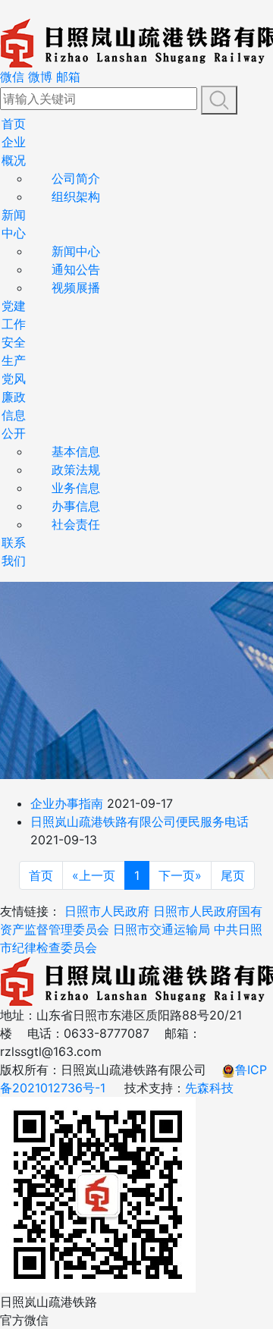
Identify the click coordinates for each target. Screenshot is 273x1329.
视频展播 (76, 287)
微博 (40, 76)
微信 (12, 76)
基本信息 (76, 451)
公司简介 (76, 178)
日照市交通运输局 (161, 929)
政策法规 (76, 469)
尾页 (233, 875)
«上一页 (93, 875)
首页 (14, 123)
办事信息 (76, 506)
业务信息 (76, 487)
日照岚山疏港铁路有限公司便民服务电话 (139, 821)
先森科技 (209, 1087)
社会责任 (76, 524)
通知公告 (76, 269)
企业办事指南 (66, 803)
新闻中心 (76, 251)
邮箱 (68, 76)
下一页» (180, 875)
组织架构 (76, 196)
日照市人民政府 (106, 911)
